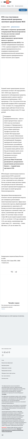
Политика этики (5, 378)
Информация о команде (6, 368)
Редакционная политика (6, 370)
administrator (15, 27)
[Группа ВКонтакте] (3, 352)
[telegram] (16, 272)
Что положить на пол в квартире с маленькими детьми (10, 306)
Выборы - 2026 (10, 6)
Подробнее (4, 394)
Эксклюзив (3, 6)
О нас (3, 360)
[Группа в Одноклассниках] (5, 352)
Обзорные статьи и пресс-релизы (8, 373)
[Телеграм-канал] (7, 352)
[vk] (12, 272)
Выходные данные (5, 365)
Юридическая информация (7, 362)
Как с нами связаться (6, 375)
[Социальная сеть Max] (3, 355)
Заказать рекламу (19, 6)
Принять (23, 10)
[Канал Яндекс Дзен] (9, 352)
